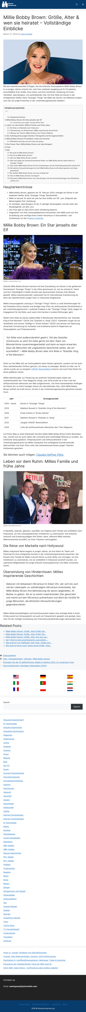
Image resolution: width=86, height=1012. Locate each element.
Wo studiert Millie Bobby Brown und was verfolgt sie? (29, 173)
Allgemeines (8, 739)
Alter (5, 659)
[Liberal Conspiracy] (8, 4)
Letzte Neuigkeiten (11, 838)
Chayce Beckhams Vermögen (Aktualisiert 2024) (25, 666)
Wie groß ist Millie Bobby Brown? (22, 153)
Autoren (7, 750)
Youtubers (8, 937)
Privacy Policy (24, 1004)
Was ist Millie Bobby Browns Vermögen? (24, 176)
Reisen (6, 884)
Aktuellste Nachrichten (13, 731)
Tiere (5, 922)
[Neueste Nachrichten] (13, 720)
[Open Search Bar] (77, 4)
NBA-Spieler (8, 849)
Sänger (6, 887)
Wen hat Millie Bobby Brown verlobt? (23, 158)
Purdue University (35, 218)
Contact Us (56, 1004)
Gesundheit (8, 804)
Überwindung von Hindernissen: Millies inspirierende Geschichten (34, 130)
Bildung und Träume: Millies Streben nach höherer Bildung (31, 133)
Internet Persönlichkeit (13, 815)
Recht (6, 876)
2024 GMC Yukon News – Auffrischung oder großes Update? (30, 968)
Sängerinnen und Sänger (14, 891)
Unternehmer (9, 933)
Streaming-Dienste (11, 918)
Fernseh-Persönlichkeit (13, 773)
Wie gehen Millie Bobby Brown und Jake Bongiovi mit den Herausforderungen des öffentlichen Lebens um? (44, 179)
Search (6, 702)
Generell (7, 792)
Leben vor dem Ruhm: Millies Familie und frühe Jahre (28, 125)
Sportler (7, 914)
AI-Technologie (10, 724)
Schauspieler (9, 895)
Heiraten (28, 659)
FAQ (8, 150)
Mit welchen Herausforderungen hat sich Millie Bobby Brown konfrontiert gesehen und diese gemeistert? (43, 169)
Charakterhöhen (15, 659)
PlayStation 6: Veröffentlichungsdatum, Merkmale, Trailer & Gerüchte (34, 960)
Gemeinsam (8, 788)
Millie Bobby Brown (41, 659)
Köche (6, 826)
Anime (6, 743)
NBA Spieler (8, 845)
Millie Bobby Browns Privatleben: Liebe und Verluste (28, 139)
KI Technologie (9, 823)
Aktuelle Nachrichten (12, 727)
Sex (5, 903)
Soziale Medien (10, 906)
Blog (5, 762)
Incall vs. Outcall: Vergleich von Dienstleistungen (25, 953)
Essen (6, 769)
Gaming (6, 785)
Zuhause (7, 941)
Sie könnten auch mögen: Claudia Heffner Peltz (28, 122)
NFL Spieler (8, 857)
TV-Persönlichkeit (11, 929)
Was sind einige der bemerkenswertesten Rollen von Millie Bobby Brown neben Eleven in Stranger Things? (42, 162)
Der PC (6, 765)
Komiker (7, 830)
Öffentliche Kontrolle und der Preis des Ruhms (27, 141)
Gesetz (6, 800)
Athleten (7, 746)
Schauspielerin (9, 655)
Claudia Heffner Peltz (50, 454)
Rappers (7, 872)
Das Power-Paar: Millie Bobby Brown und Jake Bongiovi (29, 144)
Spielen (6, 910)
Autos (6, 754)
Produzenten (9, 868)
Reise (5, 880)
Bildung (6, 758)
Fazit (8, 147)
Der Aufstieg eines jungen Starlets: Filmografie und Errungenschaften (34, 136)
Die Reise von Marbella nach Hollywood (24, 128)
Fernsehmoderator (11, 777)
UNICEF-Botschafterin (41, 369)
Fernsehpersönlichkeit (13, 781)
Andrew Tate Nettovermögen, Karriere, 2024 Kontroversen (29, 956)
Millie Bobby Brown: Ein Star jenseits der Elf (24, 120)
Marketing (7, 842)
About (65, 1004)
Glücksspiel (8, 807)
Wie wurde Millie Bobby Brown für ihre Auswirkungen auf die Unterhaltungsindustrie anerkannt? (45, 165)
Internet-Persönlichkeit (13, 819)
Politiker (7, 864)
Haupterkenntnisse (17, 117)
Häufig (6, 811)
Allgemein (7, 735)
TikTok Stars (8, 925)
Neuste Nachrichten (12, 853)
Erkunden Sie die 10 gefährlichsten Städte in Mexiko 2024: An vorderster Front (38, 662)
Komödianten (9, 834)
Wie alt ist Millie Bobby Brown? (21, 155)
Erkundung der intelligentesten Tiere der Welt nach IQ (27, 964)
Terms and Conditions (40, 1004)
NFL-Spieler (8, 861)
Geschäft (7, 796)
